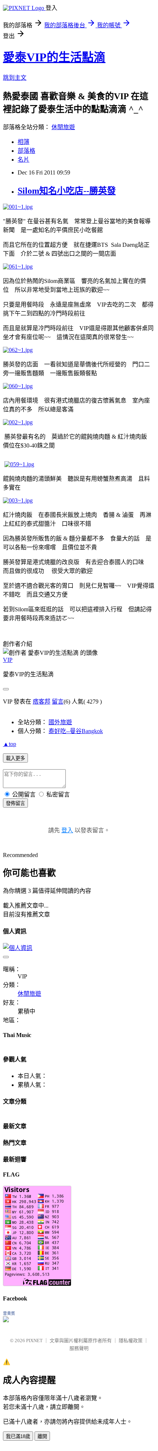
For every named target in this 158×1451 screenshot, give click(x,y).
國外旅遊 (60, 722)
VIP (7, 660)
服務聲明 (79, 1348)
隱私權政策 (131, 1340)
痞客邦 (41, 701)
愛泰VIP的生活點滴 (54, 57)
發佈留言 (15, 803)
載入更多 (15, 758)
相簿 (23, 142)
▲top (9, 744)
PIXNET (34, 1340)
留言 (58, 701)
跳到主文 (14, 78)
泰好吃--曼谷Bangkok (76, 731)
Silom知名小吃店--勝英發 (67, 191)
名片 (23, 159)
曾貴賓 (9, 1313)
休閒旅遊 (63, 127)
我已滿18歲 (18, 1436)
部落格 (26, 151)
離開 (42, 1436)
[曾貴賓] (6, 1320)
